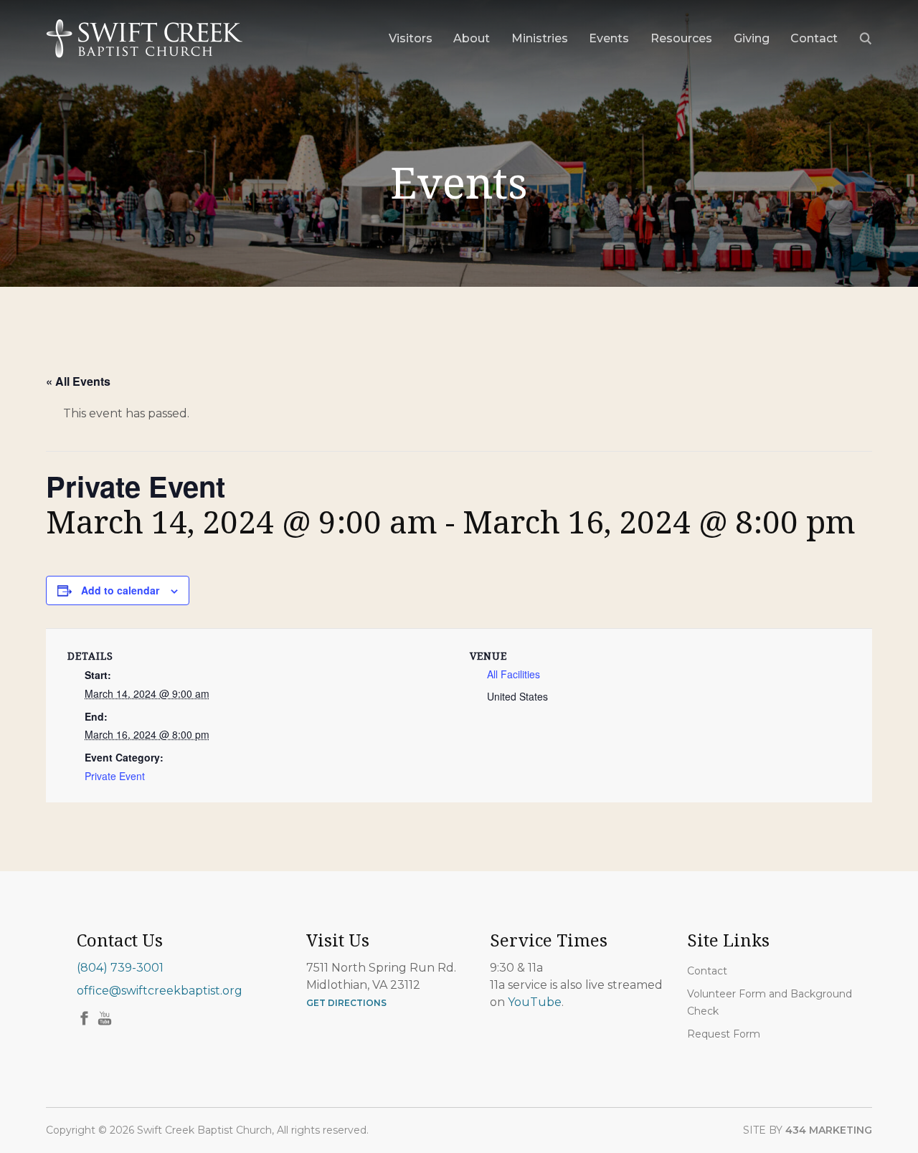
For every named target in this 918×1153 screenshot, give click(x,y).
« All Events (78, 381)
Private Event (115, 776)
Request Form (723, 1034)
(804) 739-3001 (120, 967)
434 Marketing (828, 1130)
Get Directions (346, 1002)
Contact (707, 970)
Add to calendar (120, 590)
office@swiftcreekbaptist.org (159, 990)
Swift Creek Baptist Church (144, 39)
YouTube (535, 1002)
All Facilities (513, 674)
